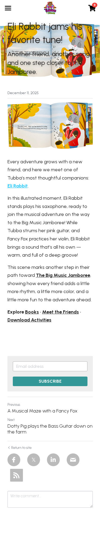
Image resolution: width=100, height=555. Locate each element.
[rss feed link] (16, 475)
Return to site (21, 447)
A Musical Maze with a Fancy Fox (42, 411)
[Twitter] (33, 459)
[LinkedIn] (53, 459)
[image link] (50, 7)
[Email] (73, 459)
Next (11, 420)
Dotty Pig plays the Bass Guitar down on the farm (50, 429)
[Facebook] (13, 459)
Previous (13, 404)
